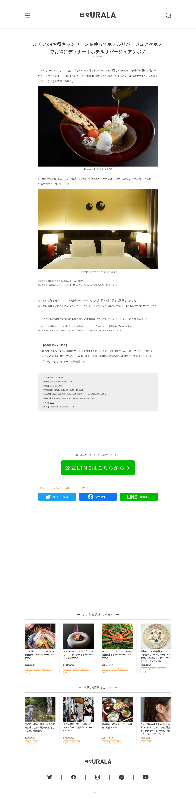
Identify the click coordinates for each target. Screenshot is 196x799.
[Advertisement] (98, 533)
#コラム (28, 742)
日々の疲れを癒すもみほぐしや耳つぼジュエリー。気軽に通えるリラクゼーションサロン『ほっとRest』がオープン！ (155, 729)
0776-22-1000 (56, 386)
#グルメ (57, 488)
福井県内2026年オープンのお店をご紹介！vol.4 (117, 726)
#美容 (72, 742)
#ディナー (44, 488)
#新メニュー (71, 488)
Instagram (64, 407)
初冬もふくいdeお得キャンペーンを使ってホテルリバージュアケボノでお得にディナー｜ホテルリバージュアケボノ (156, 656)
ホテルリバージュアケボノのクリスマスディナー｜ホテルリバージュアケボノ (78, 654)
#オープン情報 (115, 742)
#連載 (35, 742)
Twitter (73, 407)
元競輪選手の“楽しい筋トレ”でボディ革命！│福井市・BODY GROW (78, 727)
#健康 (66, 742)
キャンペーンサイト (118, 319)
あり (52, 403)
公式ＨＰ (109, 330)
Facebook (54, 407)
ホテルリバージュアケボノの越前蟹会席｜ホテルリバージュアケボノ (40, 654)
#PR (83, 488)
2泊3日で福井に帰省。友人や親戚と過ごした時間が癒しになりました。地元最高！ (40, 727)
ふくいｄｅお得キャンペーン (52, 326)
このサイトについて (98, 792)
